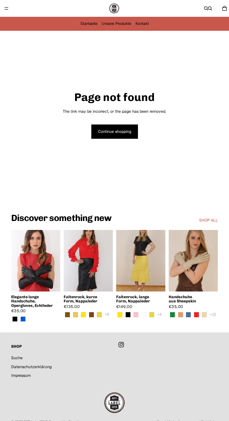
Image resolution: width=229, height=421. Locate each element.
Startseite (88, 23)
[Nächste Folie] (54, 261)
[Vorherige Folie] (17, 261)
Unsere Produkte (116, 23)
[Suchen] (206, 8)
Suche (17, 357)
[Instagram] (121, 345)
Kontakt (142, 23)
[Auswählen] (52, 283)
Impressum (21, 375)
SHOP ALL (208, 220)
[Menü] (6, 8)
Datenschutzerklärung (31, 366)
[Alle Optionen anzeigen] (107, 314)
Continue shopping (114, 131)
